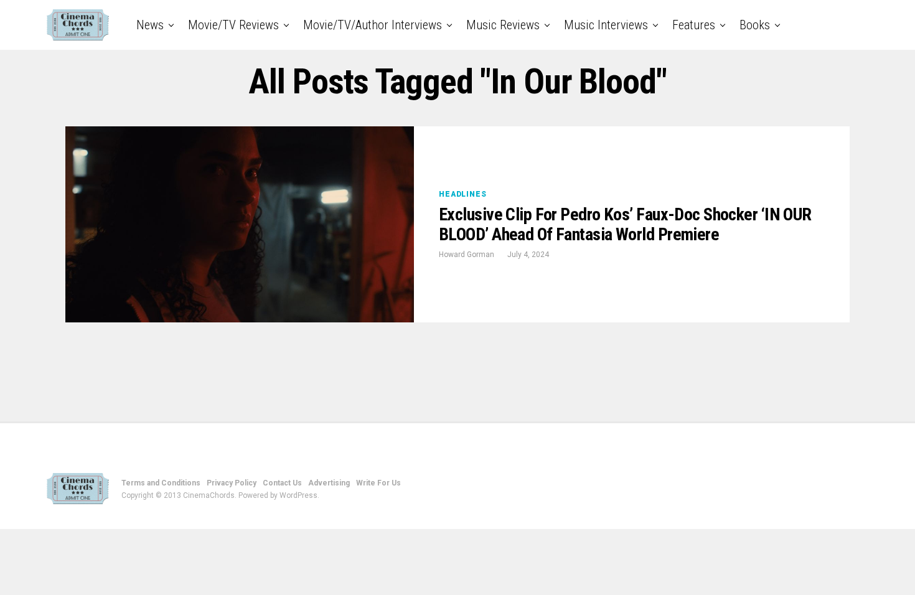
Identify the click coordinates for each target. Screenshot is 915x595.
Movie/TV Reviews (233, 24)
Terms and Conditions (160, 483)
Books (754, 24)
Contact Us (282, 483)
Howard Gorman (466, 254)
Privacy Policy (231, 483)
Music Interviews (606, 24)
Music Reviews (503, 24)
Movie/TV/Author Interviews (372, 24)
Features (693, 24)
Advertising (329, 483)
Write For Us (378, 483)
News (150, 24)
